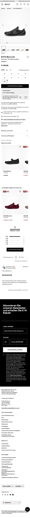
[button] (15, 91)
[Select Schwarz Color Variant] (3, 49)
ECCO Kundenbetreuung (8, 415)
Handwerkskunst (6, 445)
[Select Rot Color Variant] (27, 49)
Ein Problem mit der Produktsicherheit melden (8, 435)
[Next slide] (26, 25)
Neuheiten (4, 448)
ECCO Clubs (13, 108)
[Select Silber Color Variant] (8, 49)
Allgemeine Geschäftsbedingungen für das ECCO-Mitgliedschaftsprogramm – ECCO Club (8, 472)
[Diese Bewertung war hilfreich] (23, 290)
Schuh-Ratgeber (6, 428)
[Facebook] (2, 495)
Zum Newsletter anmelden (15, 349)
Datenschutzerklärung (16, 375)
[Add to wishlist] (28, 57)
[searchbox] (8, 257)
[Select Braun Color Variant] (13, 49)
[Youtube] (10, 495)
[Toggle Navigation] (2, 4)
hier (13, 364)
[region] (14, 237)
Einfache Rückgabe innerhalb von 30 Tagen (14, 119)
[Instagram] (5, 495)
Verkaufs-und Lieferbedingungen (6, 467)
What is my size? (24, 70)
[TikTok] (8, 495)
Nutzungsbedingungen (7, 464)
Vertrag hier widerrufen (7, 432)
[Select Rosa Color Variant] (22, 49)
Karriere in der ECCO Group (8, 450)
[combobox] (21, 261)
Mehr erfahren (13, 104)
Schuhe (9, 8)
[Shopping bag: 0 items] (28, 4)
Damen (3, 8)
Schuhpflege (5, 426)
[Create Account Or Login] (21, 4)
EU (7, 70)
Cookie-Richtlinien (6, 461)
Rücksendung (5, 419)
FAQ (3, 417)
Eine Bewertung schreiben (15, 249)
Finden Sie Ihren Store (7, 422)
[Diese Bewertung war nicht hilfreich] (26, 290)
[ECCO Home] (7, 4)
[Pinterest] (13, 495)
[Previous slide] (3, 25)
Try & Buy (25, 97)
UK (10, 70)
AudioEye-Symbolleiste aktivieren (9, 477)
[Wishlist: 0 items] (24, 4)
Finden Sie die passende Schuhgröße (11, 430)
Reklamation (5, 424)
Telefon (5, 337)
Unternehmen (5, 443)
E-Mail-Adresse (8, 326)
